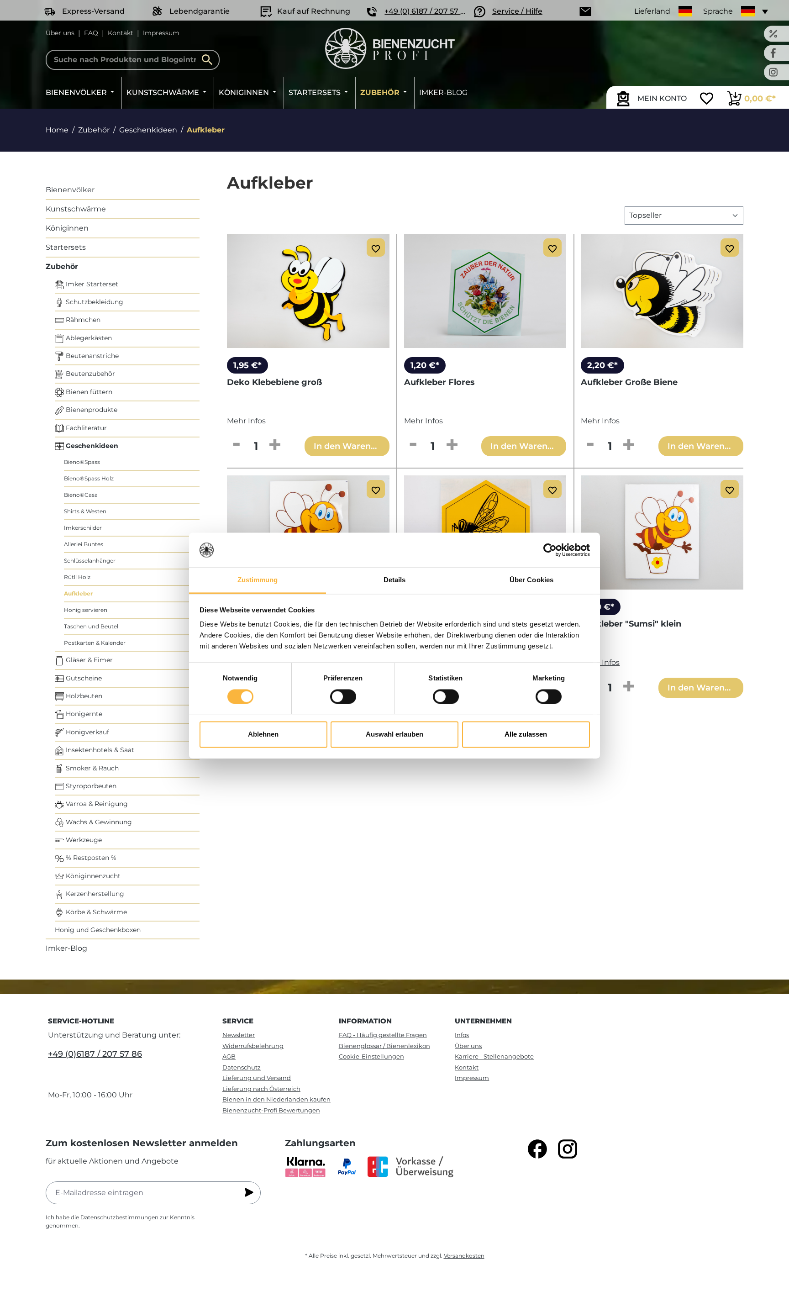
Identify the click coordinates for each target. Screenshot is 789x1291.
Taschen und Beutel (91, 626)
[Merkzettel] (707, 99)
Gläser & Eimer (88, 660)
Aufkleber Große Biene (629, 382)
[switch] (343, 696)
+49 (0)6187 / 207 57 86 (95, 1054)
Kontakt (120, 33)
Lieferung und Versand (256, 1077)
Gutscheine (83, 678)
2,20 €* (602, 365)
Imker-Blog (66, 948)
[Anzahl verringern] (236, 445)
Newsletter (238, 1034)
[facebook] (537, 1149)
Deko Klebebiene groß (274, 382)
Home (57, 130)
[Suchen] (209, 60)
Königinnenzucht (92, 876)
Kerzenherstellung (94, 894)
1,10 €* (600, 607)
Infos (462, 1034)
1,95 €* (247, 365)
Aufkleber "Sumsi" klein (631, 624)
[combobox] (133, 60)
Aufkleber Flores (439, 382)
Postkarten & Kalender (95, 642)
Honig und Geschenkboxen (98, 930)
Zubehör (62, 266)
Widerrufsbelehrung (253, 1045)
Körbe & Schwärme (95, 912)
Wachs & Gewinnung (98, 822)
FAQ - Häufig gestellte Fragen (383, 1034)
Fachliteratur (85, 428)
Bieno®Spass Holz (89, 478)
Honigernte (83, 714)
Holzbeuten (83, 696)
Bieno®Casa (81, 494)
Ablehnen (263, 734)
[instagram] (567, 1149)
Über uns (60, 33)
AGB (229, 1056)
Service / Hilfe (517, 11)
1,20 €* (424, 365)
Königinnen (67, 228)
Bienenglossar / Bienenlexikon (384, 1045)
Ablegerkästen (88, 338)
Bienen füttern (88, 392)
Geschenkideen (91, 446)
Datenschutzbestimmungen (119, 1217)
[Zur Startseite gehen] (390, 48)
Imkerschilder (83, 527)
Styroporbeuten (90, 786)
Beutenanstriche (91, 356)
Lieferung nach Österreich (261, 1088)
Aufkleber (78, 593)
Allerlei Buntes (83, 544)
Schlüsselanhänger (90, 560)
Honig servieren (85, 609)
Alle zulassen (526, 734)
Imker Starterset (91, 284)
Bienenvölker (70, 189)
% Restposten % (90, 858)
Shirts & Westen (85, 511)
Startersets (66, 247)
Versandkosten (464, 1255)
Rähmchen (82, 320)
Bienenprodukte (90, 410)
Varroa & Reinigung (96, 804)
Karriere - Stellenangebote (494, 1056)
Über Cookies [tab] (531, 580)
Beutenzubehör (89, 373)
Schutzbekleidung (93, 302)
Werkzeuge (83, 840)
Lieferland (652, 11)
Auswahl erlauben (394, 734)
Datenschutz (241, 1067)
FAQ (91, 33)
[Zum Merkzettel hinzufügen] (376, 247)
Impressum (161, 33)
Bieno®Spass (82, 461)
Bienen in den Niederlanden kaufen (276, 1099)
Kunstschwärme (76, 209)
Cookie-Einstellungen (371, 1056)
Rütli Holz (77, 577)
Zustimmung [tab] (257, 580)
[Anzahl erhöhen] (275, 445)
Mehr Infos (246, 420)
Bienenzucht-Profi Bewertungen (271, 1110)
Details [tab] (395, 580)
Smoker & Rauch (91, 768)
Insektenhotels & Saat (99, 750)
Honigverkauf (86, 732)
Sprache (718, 11)
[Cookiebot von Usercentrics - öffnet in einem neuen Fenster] (550, 550)
